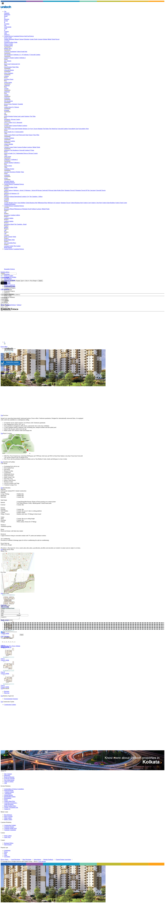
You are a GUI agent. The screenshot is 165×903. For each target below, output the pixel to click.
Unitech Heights (8, 144)
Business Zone (13, 202)
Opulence (27, 116)
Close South (14, 128)
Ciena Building (21, 202)
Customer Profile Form (10, 828)
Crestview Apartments (10, 51)
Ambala (6, 39)
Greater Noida (33, 39)
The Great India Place (10, 243)
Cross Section (42, 861)
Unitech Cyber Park (96, 202)
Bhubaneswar (18, 209)
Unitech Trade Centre (121, 202)
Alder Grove (7, 156)
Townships (7, 856)
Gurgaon (40, 39)
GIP (5, 212)
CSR (5, 33)
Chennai (21, 39)
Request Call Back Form (7, 373)
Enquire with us (5, 272)
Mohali (49, 39)
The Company (6, 12)
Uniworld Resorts (9, 70)
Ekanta (12, 57)
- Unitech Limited (9, 792)
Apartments (7, 850)
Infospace (6, 196)
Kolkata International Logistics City (19, 196)
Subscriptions (37, 859)
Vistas (32, 150)
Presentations (7, 798)
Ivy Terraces (15, 107)
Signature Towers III (81, 190)
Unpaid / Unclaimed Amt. (11, 807)
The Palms (46, 128)
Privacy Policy (5, 859)
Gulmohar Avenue (9, 168)
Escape (6, 104)
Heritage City (26, 128)
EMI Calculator (5, 289)
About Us (6, 34)
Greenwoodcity (19, 131)
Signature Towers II (70, 190)
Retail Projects (8, 247)
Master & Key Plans (9, 280)
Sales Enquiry (8, 844)
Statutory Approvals (9, 285)
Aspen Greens (8, 82)
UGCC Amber (8, 122)
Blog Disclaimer (27, 859)
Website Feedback (48, 859)
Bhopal (17, 39)
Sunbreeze (7, 150)
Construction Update (9, 286)
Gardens (16, 57)
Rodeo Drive (60, 190)
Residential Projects (9, 182)
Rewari (57, 39)
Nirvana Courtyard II (43, 190)
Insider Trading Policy (10, 806)
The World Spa (53, 128)
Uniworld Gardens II (24, 150)
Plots (5, 853)
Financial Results (8, 790)
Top (2, 415)
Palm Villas (15, 67)
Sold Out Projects (29, 36)
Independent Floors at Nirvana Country (27, 153)
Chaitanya (7, 57)
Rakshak (40, 128)
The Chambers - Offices (35, 196)
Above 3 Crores (8, 44)
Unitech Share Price (9, 801)
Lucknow (24, 125)
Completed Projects (18, 36)
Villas (5, 855)
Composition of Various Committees (14, 789)
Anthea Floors (8, 107)
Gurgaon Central (8, 246)
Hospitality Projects (9, 269)
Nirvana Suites (53, 190)
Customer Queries (9, 827)
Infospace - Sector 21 (19, 190)
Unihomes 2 (22, 57)
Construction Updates (10, 704)
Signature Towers (65, 202)
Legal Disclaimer (15, 859)
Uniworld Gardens (35, 54)
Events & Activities (9, 778)
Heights (20, 128)
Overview (7, 274)
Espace (31, 135)
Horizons (11, 138)
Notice (6, 799)
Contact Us (7, 809)
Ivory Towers (34, 128)
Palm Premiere (8, 67)
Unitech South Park (21, 51)
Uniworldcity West (83, 128)
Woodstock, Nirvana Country (12, 119)
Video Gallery (8, 818)
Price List (6, 370)
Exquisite (20, 104)
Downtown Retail (9, 224)
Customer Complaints (10, 830)
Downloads (7, 283)
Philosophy (7, 14)
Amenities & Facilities (10, 277)
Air (5, 113)
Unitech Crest (87, 202)
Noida (53, 39)
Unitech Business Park (77, 202)
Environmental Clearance (11, 698)
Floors (6, 852)
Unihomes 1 (7, 159)
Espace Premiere (8, 116)
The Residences (8, 54)
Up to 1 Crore (8, 37)
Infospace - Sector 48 (31, 190)
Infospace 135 (15, 193)
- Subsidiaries (7, 793)
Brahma (11, 162)
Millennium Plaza (42, 202)
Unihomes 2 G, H (18, 54)
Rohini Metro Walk (9, 239)
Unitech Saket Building (108, 202)
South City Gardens (9, 141)
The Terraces (7, 61)
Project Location (8, 275)
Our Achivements (7, 26)
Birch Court (7, 64)
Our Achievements (9, 780)
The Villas (32, 116)
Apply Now (7, 837)
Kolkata (45, 39)
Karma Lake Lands (18, 116)
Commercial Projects (9, 204)
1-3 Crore (6, 40)
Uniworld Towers (101, 190)
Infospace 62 (7, 193)
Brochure (6, 369)
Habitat (6, 48)
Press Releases (8, 815)
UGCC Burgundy (17, 122)
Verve (10, 48)
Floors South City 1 (9, 131)
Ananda (6, 88)
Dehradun (26, 39)
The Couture (17, 246)
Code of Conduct (8, 781)
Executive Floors (8, 79)
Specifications (8, 278)
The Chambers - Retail (20, 224)
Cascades (6, 172)
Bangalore (11, 39)
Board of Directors (9, 777)
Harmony (10, 73)
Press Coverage (8, 816)
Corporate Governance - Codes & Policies (10, 803)
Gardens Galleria (15, 215)
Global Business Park (31, 202)
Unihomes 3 (26, 54)
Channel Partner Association (63, 859)
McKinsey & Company (54, 202)
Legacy (6, 178)
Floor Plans (7, 282)
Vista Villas (36, 135)
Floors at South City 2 (10, 153)
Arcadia (6, 202)
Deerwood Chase (23, 135)
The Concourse (91, 190)
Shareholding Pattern (9, 796)
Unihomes (7, 85)
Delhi (5, 236)
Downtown (13, 172)
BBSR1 (6, 227)
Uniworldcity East (73, 128)
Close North (7, 128)
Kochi (29, 209)
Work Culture (8, 835)
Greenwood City (15, 64)
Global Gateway (8, 190)
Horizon (12, 181)
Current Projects (8, 36)
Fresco (6, 73)
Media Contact (8, 819)
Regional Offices (8, 843)
